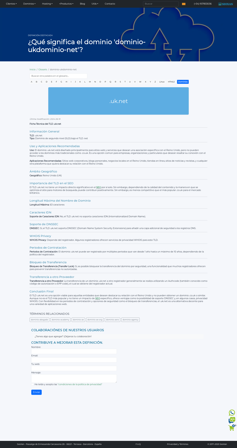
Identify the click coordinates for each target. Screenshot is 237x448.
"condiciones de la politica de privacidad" (80, 384)
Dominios (183, 82)
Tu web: (35, 364)
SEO (98, 187)
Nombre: (36, 347)
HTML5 (171, 82)
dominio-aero (112, 319)
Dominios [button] (28, 3)
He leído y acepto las (68, 384)
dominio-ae (78, 319)
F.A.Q (138, 444)
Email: (34, 355)
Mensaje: (36, 372)
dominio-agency (130, 319)
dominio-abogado (39, 319)
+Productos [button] (65, 3)
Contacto (110, 3)
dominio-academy (60, 319)
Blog (82, 3)
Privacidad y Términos (177, 444)
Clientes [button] (10, 3)
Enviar (36, 392)
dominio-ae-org (94, 319)
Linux (161, 82)
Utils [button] (94, 3)
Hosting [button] (46, 3)
